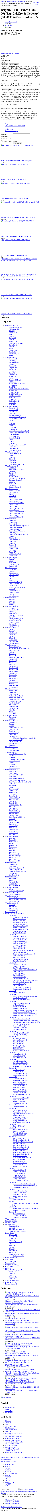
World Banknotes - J (11, 597)
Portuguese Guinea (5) (16, 740)
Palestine (11, 724)
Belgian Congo (13, 368)
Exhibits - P (12, 1108)
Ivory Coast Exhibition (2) (21, 1050)
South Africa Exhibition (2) (21, 1154)
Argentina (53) (13, 345)
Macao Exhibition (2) (19, 1078)
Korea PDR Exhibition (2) (21, 1064)
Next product (9, 25)
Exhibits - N (12, 1096)
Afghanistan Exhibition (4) (21, 917)
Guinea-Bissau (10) (15, 554)
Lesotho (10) (13, 634)
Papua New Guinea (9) (16, 727)
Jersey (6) (12, 603)
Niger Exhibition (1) (19, 1099)
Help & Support (9, 1428)
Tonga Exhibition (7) (19, 1175)
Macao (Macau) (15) (15, 647)
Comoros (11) (13, 429)
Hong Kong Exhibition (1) (21, 1033)
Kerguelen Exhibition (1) (20, 1063)
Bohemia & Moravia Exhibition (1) (23, 950)
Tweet (6, 124)
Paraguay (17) (13, 729)
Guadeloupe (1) (13, 547)
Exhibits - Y (12, 1207)
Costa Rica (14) (13, 436)
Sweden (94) (13, 831)
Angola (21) (12, 338)
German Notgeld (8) (15, 529)
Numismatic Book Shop (12, 1438)
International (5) (14, 1226)
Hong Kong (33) (14, 564)
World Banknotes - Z (11, 903)
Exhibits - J (12, 1052)
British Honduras (14, 392)
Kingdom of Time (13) (16, 615)
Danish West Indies (15, 454)
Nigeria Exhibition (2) (19, 1101)
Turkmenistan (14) (14, 861)
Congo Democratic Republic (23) (19, 431)
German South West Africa (17, 531)
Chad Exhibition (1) (19, 971)
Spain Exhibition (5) (19, 1159)
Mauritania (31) (13, 668)
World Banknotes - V (11, 877)
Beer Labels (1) (10, 1263)
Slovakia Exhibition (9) (20, 1150)
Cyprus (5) (12, 447)
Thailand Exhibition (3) (20, 1171)
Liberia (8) (12, 636)
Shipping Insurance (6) (12, 1280)
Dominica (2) (13, 462)
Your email (4, 136)
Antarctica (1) (13, 341)
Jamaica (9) (12, 599)
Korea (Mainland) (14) (16, 619)
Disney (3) (12, 459)
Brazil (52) (12, 387)
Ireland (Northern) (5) (15, 583)
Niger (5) (12, 710)
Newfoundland (13, 706)
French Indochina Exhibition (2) (22, 1012)
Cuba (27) (12, 441)
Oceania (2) (12, 717)
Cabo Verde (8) (13, 413)
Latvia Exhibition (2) (19, 1071)
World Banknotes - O (11, 715)
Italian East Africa (14, 590)
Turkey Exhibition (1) (19, 1178)
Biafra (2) (12, 378)
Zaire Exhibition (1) (19, 1214)
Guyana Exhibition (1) (19, 1029)
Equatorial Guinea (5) (15, 480)
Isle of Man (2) (13, 585)
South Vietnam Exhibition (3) (22, 1157)
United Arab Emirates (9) (16, 868)
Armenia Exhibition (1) (20, 927)
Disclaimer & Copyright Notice (14, 1452)
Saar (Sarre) (12, 771)
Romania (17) (13, 762)
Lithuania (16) (13, 641)
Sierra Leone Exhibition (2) (21, 1147)
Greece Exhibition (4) (19, 1026)
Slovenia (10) (13, 803)
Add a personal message (10, 141)
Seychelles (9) (13, 796)
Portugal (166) (13, 736)
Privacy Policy (9, 1431)
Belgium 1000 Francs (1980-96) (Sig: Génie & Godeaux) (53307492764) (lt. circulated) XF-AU (22, 1374)
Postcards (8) (9, 1266)
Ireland (11, 580)
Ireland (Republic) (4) (15, 582)
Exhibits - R (12, 1128)
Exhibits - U (12, 1182)
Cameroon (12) (13, 410)
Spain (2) (12, 1279)
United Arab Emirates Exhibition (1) (24, 1184)
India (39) (12, 571)
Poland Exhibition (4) (19, 1119)
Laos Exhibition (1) (19, 1070)
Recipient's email (6, 139)
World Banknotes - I (11, 568)
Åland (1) (12, 331)
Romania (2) (13, 1277)
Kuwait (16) (12, 624)
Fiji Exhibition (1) (18, 1005)
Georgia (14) (13, 524)
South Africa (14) (14, 810)
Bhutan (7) (12, 376)
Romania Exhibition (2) (20, 1133)
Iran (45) (11, 576)
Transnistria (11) (14, 854)
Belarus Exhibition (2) (19, 940)
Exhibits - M (13, 1077)
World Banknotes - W (11, 887)
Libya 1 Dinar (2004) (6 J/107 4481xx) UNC (14, 255)
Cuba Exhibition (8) (19, 985)
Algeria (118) (13, 1235)
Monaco (11, 1247)
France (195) (13, 497)
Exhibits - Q (12, 1124)
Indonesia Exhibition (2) (20, 1040)
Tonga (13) (12, 852)
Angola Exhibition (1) (19, 924)
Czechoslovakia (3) (15, 450)
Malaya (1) (12, 655)
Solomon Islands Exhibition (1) (22, 1152)
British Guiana (13, 390)
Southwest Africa (14, 815)
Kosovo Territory (14, 622)
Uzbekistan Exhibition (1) (20, 1187)
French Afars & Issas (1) (16, 499)
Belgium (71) (13, 369)
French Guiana (13, 504)
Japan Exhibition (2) (19, 1056)
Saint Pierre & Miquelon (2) (17, 778)
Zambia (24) (12, 906)
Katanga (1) (12, 608)
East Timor (12, 471)
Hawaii (11, 561)
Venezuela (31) (13, 882)
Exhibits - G (12, 1017)
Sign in (3, 1461)
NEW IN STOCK (10, 1464)
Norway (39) (13, 713)
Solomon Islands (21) (15, 805)
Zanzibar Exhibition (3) (20, 1215)
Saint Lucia (12, 777)
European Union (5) (15, 487)
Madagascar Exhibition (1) (21, 1080)
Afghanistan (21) (14, 329)
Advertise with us (10, 1451)
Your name (4, 134)
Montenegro (12, 680)
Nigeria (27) (12, 712)
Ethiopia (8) (12, 485)
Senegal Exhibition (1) (19, 1145)
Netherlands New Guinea (16, 699)
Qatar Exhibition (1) (19, 1126)
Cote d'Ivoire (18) (14, 438)
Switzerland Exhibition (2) (21, 1166)
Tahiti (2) (12, 838)
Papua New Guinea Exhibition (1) (23, 1114)
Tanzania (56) (13, 843)
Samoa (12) (12, 784)
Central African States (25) (17, 418)
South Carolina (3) (18, 1256)
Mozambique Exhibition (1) (21, 1094)
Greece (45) (12, 541)
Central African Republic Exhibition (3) (25, 970)
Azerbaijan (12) (13, 353)
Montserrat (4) (13, 682)
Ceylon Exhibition (18, 973)
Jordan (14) (12, 604)
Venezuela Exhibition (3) (20, 1194)
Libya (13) (12, 638)
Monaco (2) (12, 676)
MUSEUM (8, 1470)
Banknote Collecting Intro (12, 1440)
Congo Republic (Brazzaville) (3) (19, 432)
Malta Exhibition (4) (19, 1085)
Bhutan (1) (12, 1238)
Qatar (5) (11, 748)
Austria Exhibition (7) (19, 933)
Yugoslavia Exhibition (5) (20, 1210)
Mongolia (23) (13, 678)
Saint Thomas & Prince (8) (17, 780)
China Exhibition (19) (19, 977)
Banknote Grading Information (14, 1442)
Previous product (11, 22)
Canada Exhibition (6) (19, 966)
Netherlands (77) (14, 694)
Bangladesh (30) (14, 362)
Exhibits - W (13, 1198)
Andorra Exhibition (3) (20, 922)
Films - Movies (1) (10, 1282)
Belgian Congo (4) (14, 1236)
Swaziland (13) (13, 829)
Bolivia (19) (12, 382)
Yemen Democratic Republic (17, 899)
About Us (7, 1424)
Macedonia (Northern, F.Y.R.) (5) (19, 648)
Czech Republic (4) (15, 448)
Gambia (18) (13, 522)
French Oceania (14, 510)
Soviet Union (13, 1250)
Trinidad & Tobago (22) (16, 855)
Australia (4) (13, 350)
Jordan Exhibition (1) (19, 1057)
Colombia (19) (13, 427)
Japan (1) (12, 1245)
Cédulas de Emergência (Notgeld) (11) (24, 738)
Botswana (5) (13, 385)
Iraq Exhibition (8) (18, 1043)
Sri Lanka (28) (13, 820)
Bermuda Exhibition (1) (20, 945)
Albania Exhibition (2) (19, 919)
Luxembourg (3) (14, 643)
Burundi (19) (13, 404)
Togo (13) (12, 850)
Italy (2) (11, 1275)
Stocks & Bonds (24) (11, 1257)
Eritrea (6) (12, 482)
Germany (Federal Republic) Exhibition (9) (26, 1020)
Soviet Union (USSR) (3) (16, 1229)
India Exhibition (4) (19, 1038)
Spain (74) (12, 819)
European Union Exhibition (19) (22, 999)
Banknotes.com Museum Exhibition (11, 1507)
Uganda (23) (13, 864)
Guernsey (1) (13, 550)
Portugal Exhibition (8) (20, 1121)
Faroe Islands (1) (14, 492)
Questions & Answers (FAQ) (13, 1433)
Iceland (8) (12, 569)
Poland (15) (12, 734)
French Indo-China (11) (16, 508)
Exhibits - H (12, 1031)
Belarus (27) (12, 366)
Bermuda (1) (13, 375)
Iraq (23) (11, 578)
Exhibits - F (12, 1001)
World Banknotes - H (11, 557)
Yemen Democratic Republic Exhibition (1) (26, 1208)
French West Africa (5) (16, 517)
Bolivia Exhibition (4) (19, 952)
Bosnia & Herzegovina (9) (17, 383)
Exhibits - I (12, 1036)
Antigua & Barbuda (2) (16, 343)
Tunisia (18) (12, 857)
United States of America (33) (18, 871)
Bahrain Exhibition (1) (19, 936)
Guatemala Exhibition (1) (20, 1028)
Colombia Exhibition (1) (20, 978)
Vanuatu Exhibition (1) (20, 1191)
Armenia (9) (12, 346)
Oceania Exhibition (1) (20, 1106)
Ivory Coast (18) (14, 596)
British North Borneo (15, 394)
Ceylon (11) (12, 420)
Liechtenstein (13, 640)
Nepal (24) (12, 692)
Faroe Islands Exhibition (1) (21, 1003)
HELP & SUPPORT (11, 1473)
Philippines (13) (14, 733)
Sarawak (11, 787)
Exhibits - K (12, 1059)
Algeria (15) (12, 334)
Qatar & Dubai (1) (14, 750)
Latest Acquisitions (10, 1426)
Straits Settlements (14, 822)
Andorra (11, 336)
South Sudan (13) (14, 812)
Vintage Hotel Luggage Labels (14, 1270)
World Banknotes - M (11, 645)
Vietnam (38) (13, 884)
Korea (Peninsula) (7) (15, 620)
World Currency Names (12, 1444)
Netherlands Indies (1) (15, 698)
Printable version (36, 3)
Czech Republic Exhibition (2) (22, 987)
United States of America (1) (17, 1231)
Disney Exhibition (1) (19, 992)
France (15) (12, 1240)
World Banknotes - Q (11, 747)
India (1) (11, 1243)
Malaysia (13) (13, 659)
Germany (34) (13, 533)
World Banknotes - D (11, 452)
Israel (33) (12, 589)
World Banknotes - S (11, 769)
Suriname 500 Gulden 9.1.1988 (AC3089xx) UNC (16, 314)
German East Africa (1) (16, 527)
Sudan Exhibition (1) (19, 1161)
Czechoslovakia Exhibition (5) (22, 989)
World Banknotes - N (11, 689)
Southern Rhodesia (14, 813)
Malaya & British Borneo (16, 657)
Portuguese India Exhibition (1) (22, 1122)
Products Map (9, 1411)
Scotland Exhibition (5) (20, 1143)
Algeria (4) (12, 1261)
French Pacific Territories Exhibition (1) (25, 1013)
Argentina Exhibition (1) (20, 929)
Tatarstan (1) (13, 845)
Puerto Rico (12, 745)
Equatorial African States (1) (17, 478)
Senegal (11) (13, 792)
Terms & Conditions (11, 1429)
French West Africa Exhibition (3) (23, 1015)
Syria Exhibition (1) (19, 1164)
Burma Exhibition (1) (19, 961)
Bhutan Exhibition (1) (19, 947)
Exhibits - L (12, 1068)
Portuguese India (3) (15, 741)
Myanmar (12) (13, 687)
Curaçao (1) (12, 443)
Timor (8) (12, 848)
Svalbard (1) (12, 827)
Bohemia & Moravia (15, 380)
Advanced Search (29, 1489)
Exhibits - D (12, 991)
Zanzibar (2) (12, 908)
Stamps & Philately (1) (12, 1264)
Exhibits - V (12, 1189)
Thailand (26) (13, 847)
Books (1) (8, 1268)
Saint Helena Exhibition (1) (21, 1140)
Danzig (11, 455)
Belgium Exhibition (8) (20, 942)
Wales (11, 889)
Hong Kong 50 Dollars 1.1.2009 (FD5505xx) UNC (16, 236)
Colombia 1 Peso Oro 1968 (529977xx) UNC (14, 198)
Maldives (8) (13, 661)
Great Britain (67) (14, 540)
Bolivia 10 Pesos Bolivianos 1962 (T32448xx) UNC (17, 160)
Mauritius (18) (13, 669)
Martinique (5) (13, 666)
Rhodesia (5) (13, 757)
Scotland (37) (13, 791)
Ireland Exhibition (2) (19, 1045)
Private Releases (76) (15, 894)
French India (13, 506)
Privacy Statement (10, 1435)
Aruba (11, 348)
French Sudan (13, 515)
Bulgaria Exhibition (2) (20, 957)
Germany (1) (13, 1273)
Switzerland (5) (13, 833)
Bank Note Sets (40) (11, 912)
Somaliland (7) (13, 808)
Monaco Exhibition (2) (20, 1091)
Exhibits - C (12, 963)
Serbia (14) (12, 794)
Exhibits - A (12, 915)
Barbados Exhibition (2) (20, 938)
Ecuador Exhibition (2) (20, 998)
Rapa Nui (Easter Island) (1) (17, 754)
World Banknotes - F (11, 489)
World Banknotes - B (12, 1)
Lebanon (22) (13, 633)
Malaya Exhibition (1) (19, 1082)
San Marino (12, 785)
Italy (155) (12, 594)
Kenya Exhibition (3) (19, 1061)
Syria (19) (12, 834)
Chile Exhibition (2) (19, 975)
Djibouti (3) (12, 461)
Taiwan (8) (12, 840)
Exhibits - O (12, 1105)
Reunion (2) (12, 755)
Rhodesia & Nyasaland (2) (17, 759)
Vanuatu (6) (12, 878)
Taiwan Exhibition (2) (19, 1170)
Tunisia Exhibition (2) (19, 1177)
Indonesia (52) (13, 573)
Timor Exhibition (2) (19, 1173)
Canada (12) (12, 411)
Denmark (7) (13, 457)
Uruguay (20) (13, 873)
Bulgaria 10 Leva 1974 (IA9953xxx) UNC (14, 179)
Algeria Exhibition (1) (19, 920)
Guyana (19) (13, 555)
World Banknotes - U (11, 863)
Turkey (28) (12, 859)
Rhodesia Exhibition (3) (20, 1131)
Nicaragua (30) (13, 708)
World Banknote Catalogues (13, 1436)
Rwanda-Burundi (14, 768)
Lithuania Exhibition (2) (20, 1075)
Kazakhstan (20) (14, 610)
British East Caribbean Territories (19, 389)
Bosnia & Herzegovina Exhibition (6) (24, 954)
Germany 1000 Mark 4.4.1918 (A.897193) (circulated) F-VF (19, 217)
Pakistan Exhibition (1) (20, 1110)
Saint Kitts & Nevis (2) (16, 775)
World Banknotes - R (11, 752)
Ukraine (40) (13, 866)
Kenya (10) (12, 612)
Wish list (13, 1461)
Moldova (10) (13, 675)
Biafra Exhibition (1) (19, 949)
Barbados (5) (13, 364)
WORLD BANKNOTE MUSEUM (16, 913)
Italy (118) (12, 1228)
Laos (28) (12, 629)
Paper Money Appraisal (12, 1449)
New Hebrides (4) (14, 703)
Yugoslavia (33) (14, 901)
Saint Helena (13, 773)
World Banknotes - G (11, 518)
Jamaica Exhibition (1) (19, 1054)
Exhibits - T (12, 1168)
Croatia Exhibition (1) (19, 984)
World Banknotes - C (11, 406)
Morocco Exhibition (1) (20, 1092)
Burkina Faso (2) (14, 401)
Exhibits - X (12, 1201)
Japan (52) (12, 601)
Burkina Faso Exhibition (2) (21, 959)
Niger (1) (12, 1249)
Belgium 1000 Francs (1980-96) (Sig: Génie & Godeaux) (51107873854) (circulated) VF (22, 1347)
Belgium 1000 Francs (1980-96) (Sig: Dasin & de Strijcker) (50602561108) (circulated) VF (19, 1382)
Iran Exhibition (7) (18, 1042)
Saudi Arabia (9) (14, 789)
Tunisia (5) (12, 1252)
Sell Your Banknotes (11, 1445)
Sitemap (7, 1409)
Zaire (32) (12, 905)
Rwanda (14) (13, 766)
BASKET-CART (10, 1482)
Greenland (12, 543)
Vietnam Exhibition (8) (20, 1196)
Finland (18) (12, 496)
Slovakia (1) (12, 801)
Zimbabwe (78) (13, 910)
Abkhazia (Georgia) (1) (16, 327)
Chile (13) (12, 424)
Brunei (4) (12, 397)
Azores (11, 355)
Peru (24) (12, 731)
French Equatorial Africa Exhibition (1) (25, 1010)
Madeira (11, 652)
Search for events (10, 1407)
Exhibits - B (12, 934)
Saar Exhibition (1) (18, 1138)
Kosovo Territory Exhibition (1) (22, 1066)
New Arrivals (9, 1412)
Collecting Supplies (11, 1221)
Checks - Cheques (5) (11, 1224)
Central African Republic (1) (17, 417)
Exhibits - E (12, 994)
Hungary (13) (13, 566)
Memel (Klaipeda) (14, 671)
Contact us (8, 1422)
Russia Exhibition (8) (19, 1135)
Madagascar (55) (14, 650)
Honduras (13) (13, 562)
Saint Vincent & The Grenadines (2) (20, 782)
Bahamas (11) (13, 359)
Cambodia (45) (13, 408)
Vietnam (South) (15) (15, 885)
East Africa (12, 468)
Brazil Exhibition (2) (19, 956)
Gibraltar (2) (12, 538)
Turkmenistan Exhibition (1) (21, 1180)
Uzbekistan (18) (14, 875)
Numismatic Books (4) (12, 1222)
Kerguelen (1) (13, 613)
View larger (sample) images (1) (10, 53)
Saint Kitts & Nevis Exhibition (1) (23, 1142)
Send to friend (9, 129)
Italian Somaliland (14, 592)
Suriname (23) (13, 826)
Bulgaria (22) (13, 399)
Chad (10, 422)
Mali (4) (11, 662)
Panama (11, 726)
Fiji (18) (11, 494)
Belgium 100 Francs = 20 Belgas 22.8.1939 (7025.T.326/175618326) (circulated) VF (18, 1365)
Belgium (22, 1)
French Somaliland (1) (16, 513)
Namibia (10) (13, 690)
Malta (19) (12, 664)
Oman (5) (12, 719)
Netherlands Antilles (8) (16, 696)
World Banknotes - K (11, 606)
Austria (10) (12, 352)
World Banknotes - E (11, 466)
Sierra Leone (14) (14, 798)
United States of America (16, 1254)
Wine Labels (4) (10, 1259)
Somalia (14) (13, 806)
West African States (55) (16, 891)
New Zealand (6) (14, 705)
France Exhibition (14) (20, 1008)
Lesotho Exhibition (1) (20, 1073)
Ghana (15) (12, 536)
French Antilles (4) (14, 501)
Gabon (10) (12, 520)
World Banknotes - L (11, 627)
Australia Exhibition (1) (20, 931)
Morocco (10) (13, 683)
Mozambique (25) (14, 685)
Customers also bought (11, 131)
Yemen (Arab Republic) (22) (17, 898)
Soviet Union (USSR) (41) (17, 817)
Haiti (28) (12, 559)
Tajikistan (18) (13, 841)
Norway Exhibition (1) (20, 1103)
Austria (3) (12, 1271)
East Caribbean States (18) (17, 469)
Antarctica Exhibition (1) (20, 926)
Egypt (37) (12, 475)
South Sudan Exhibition (20, 1156)
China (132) (12, 425)
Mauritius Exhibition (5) (20, 1087)
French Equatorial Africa (16, 503)
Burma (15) (12, 403)
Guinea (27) (12, 552)
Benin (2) (12, 373)
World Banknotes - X (11, 892)
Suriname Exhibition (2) (20, 1163)
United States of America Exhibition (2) (25, 1185)
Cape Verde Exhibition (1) (21, 968)
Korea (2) (12, 617)
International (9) (14, 575)
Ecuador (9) (12, 473)
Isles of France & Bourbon (17, 587)
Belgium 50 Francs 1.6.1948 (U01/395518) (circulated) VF (22, 1331)
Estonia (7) (12, 483)
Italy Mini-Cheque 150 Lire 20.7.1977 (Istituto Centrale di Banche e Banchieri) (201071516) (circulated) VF (18, 275)
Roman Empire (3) (14, 761)
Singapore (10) (13, 799)
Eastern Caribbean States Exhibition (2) (25, 996)
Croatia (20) (12, 439)
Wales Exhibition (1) (19, 1200)
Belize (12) (12, 371)
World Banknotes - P (11, 720)
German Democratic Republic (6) (19, 525)
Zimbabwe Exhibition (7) (20, 1217)
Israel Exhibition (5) (19, 1047)
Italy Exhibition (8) (18, 1049)
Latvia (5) (12, 631)
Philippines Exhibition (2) (20, 1117)
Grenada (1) (12, 545)
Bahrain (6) (12, 360)
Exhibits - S (12, 1136)
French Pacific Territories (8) (17, 511)
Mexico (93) (12, 673)
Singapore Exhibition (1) (20, 1149)
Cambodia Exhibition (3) (20, 964)
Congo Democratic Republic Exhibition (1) (26, 980)
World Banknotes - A (11, 325)
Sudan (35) (12, 824)
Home (2, 1)
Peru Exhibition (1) (18, 1115)
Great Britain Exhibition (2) (21, 1024)
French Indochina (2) (15, 1242)
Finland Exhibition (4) (19, 1006)
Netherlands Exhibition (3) (21, 1098)
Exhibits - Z (12, 1212)
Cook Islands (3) (14, 434)
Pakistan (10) (13, 722)
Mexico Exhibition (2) (19, 1089)
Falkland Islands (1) (15, 490)
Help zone (8, 1421)
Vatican (11, 880)
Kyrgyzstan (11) (14, 626)
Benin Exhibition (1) (19, 943)
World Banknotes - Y (11, 896)
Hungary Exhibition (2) (20, 1035)
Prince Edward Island (15, 743)
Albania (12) (13, 332)
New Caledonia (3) (15, 701)
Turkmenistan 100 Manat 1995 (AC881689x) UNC (16, 295)
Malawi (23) (12, 654)
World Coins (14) (10, 1219)
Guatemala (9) (13, 548)
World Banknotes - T (11, 836)
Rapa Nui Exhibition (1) (20, 1129)
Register (7, 1461)
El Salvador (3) (13, 476)
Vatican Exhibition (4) (19, 1193)
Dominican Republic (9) (16, 464)
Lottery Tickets (9, 1233)
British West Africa (14, 396)
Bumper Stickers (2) (11, 1284)
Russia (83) (12, 764)
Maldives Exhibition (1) (20, 1084)
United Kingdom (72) (15, 870)
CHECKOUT (9, 1479)
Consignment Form (10, 1447)
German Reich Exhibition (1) (21, 1019)
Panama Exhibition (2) (19, 1112)
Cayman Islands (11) (15, 415)
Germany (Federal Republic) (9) (18, 534)
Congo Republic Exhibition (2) (22, 982)
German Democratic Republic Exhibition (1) (26, 1022)
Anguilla (11, 339)
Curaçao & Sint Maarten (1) (17, 445)
